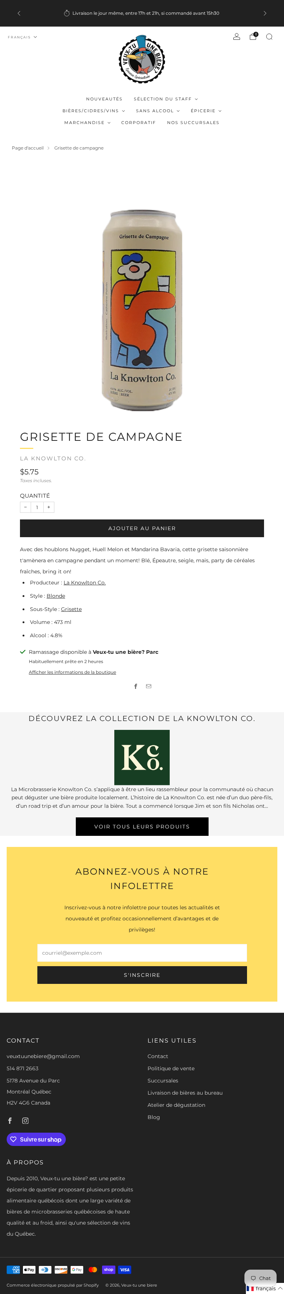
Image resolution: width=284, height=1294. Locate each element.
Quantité (35, 495)
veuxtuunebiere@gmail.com (43, 1056)
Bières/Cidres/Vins (90, 110)
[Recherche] (269, 36)
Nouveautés (104, 99)
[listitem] (142, 13)
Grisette (71, 609)
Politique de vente (171, 1068)
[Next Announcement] (265, 13)
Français (19, 37)
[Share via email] (148, 686)
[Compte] (236, 36)
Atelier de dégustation (176, 1105)
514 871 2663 (22, 1068)
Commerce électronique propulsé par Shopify (53, 1285)
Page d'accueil (28, 148)
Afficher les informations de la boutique (72, 672)
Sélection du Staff (163, 99)
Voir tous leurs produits (142, 826)
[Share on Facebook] (135, 686)
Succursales (163, 1080)
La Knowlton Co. (53, 458)
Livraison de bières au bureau (185, 1092)
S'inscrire (142, 975)
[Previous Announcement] (19, 13)
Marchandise (84, 122)
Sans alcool (155, 110)
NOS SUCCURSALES (193, 122)
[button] (265, 1288)
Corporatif (138, 122)
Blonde (56, 596)
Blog (154, 1117)
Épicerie (203, 110)
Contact (158, 1056)
